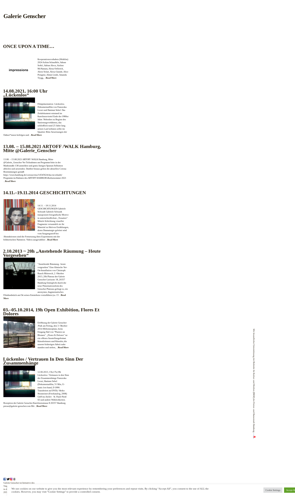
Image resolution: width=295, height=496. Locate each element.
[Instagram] (11, 479)
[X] (8, 479)
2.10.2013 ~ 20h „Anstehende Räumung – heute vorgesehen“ (52, 253)
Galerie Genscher (24, 16)
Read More (51, 78)
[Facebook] (4, 479)
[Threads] (14, 479)
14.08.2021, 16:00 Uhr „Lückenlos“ (25, 93)
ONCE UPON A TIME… (28, 46)
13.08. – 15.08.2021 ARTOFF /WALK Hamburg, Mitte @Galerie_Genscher (52, 148)
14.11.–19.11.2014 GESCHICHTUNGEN (44, 192)
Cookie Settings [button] (272, 490)
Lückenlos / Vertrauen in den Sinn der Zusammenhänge (43, 361)
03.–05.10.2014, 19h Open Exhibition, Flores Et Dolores (51, 311)
